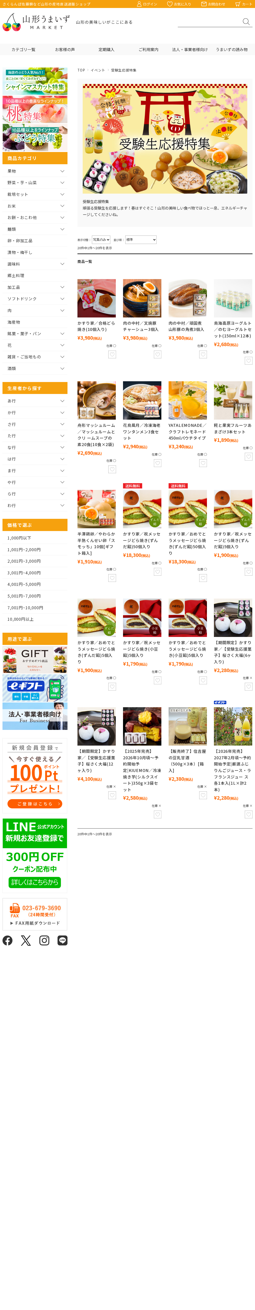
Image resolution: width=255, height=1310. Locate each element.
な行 (11, 447)
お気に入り (182, 3)
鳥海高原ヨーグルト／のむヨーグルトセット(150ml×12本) (233, 329)
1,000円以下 (19, 538)
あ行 (11, 401)
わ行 (11, 505)
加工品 (13, 287)
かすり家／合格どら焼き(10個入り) (96, 326)
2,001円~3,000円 (24, 561)
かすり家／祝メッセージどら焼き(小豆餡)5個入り (142, 648)
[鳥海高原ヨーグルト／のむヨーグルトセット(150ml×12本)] (233, 298)
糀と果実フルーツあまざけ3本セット (233, 428)
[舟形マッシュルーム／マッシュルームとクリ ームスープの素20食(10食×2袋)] (96, 400)
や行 (11, 482)
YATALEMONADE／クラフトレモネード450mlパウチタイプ (188, 431)
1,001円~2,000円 (24, 549)
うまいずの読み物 (232, 49)
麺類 (11, 229)
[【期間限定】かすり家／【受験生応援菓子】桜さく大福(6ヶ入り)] (233, 618)
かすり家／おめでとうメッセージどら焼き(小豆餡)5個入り (187, 648)
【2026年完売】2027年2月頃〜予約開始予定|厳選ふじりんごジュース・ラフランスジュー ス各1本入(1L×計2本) (232, 770)
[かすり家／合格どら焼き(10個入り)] (96, 298)
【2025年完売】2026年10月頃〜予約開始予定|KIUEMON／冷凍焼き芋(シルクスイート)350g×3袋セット (142, 770)
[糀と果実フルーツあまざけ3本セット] (233, 400)
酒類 (11, 368)
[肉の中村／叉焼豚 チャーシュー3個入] (142, 298)
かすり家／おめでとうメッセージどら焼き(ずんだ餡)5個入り (96, 652)
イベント (98, 70)
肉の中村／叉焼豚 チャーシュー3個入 (141, 326)
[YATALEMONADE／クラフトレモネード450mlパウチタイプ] (188, 400)
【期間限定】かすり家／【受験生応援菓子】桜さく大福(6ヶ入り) (233, 652)
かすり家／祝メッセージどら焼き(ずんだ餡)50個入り (142, 540)
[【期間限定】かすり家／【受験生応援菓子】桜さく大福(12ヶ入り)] (96, 726)
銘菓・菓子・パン (24, 333)
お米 (11, 206)
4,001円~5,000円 (24, 584)
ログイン (150, 3)
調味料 (13, 264)
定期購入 (107, 49)
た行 (11, 436)
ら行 (11, 494)
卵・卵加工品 (20, 240)
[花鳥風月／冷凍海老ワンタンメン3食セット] (142, 400)
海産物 (13, 322)
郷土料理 (15, 275)
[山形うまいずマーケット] (36, 22)
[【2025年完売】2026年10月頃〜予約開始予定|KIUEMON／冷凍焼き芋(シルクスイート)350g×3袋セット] (142, 726)
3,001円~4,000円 (24, 573)
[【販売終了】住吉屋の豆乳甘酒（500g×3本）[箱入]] (188, 726)
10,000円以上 (20, 619)
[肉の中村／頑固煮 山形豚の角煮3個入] (188, 298)
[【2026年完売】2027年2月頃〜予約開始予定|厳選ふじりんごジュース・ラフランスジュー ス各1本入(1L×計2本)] (233, 726)
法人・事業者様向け (190, 49)
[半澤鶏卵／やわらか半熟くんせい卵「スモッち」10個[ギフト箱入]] (96, 509)
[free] (142, 509)
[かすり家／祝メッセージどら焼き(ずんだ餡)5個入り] (233, 509)
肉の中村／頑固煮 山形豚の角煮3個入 (186, 326)
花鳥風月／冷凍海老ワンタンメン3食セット (142, 431)
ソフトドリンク (22, 299)
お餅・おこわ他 (22, 217)
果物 (11, 171)
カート (247, 3)
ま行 (11, 470)
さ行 (11, 424)
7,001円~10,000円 (25, 608)
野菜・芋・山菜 (22, 182)
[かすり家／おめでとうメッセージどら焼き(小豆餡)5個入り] (188, 618)
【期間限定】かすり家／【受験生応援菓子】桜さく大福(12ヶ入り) (96, 760)
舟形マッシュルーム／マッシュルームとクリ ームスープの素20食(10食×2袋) (96, 434)
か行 (11, 412)
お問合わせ (216, 3)
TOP (81, 70)
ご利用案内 (148, 49)
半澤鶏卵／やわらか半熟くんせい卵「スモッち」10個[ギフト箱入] (96, 543)
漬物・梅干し (20, 252)
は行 (11, 459)
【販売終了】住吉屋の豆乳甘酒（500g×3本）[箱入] (187, 760)
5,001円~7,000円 (24, 596)
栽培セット (17, 194)
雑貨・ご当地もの (24, 357)
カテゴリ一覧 (23, 49)
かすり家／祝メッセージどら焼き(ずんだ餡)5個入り (233, 540)
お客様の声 (65, 49)
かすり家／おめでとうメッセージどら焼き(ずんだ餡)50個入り (187, 543)
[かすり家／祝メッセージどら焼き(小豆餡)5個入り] (142, 618)
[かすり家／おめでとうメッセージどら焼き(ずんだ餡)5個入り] (96, 618)
